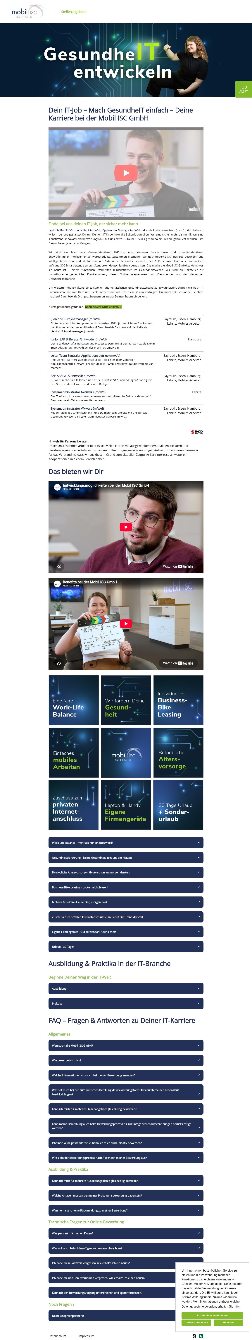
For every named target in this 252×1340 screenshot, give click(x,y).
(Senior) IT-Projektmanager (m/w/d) (75, 319)
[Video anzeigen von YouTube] (126, 173)
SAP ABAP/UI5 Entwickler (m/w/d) (73, 376)
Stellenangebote (73, 11)
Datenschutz (57, 1336)
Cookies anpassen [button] (196, 1322)
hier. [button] (237, 1306)
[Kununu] (194, 1337)
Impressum (86, 1336)
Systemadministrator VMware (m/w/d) (77, 408)
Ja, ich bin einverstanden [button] (212, 1315)
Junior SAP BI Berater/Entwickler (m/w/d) (79, 339)
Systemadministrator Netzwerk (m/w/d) (78, 392)
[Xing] (201, 1337)
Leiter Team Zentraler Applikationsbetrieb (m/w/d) (85, 356)
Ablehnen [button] (228, 1322)
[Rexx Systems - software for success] (197, 432)
